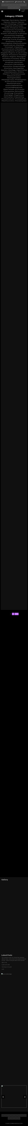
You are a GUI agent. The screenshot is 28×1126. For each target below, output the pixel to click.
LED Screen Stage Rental (15, 806)
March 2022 (12, 713)
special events (13, 838)
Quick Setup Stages (14, 834)
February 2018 (13, 756)
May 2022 (12, 709)
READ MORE (21, 221)
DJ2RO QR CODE (14, 636)
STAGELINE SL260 (21, 483)
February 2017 (13, 761)
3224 (21, 365)
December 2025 (13, 672)
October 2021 (13, 721)
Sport (11, 840)
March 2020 (12, 737)
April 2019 (12, 743)
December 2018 (13, 748)
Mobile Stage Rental (14, 814)
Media (11, 812)
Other (11, 818)
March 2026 (12, 670)
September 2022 (14, 708)
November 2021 (13, 719)
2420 (21, 322)
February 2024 (13, 695)
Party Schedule (13, 823)
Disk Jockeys (13, 788)
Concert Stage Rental (15, 780)
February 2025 (13, 680)
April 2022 (12, 711)
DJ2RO (11, 650)
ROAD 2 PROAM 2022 (19, 650)
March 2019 (12, 745)
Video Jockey (13, 847)
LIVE (11, 808)
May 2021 (12, 728)
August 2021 (13, 724)
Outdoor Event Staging (15, 819)
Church (11, 777)
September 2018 (14, 750)
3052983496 (19, 1)
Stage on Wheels (14, 843)
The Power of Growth (15, 638)
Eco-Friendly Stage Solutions (16, 792)
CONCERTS (12, 782)
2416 (21, 285)
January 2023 (13, 704)
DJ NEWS (12, 790)
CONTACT (21, 201)
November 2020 (13, 734)
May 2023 (12, 700)
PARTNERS (12, 821)
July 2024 (12, 689)
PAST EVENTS (13, 825)
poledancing (13, 829)
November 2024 (13, 683)
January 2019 (13, 747)
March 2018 (12, 754)
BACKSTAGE (13, 775)
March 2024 (12, 693)
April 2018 (12, 752)
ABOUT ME (12, 634)
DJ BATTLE (20, 657)
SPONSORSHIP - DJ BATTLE (15, 652)
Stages (21, 243)
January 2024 (13, 696)
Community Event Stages (15, 779)
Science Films (13, 836)
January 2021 (13, 730)
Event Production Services (16, 795)
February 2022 (13, 715)
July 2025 (12, 674)
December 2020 (13, 732)
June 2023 (12, 698)
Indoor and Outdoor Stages (16, 803)
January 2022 (13, 717)
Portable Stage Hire (14, 831)
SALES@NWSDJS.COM (9, 1)
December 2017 (13, 758)
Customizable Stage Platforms (17, 786)
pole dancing (13, 827)
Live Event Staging (14, 810)
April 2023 (12, 702)
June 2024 (12, 691)
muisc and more (13, 816)
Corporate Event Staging (15, 784)
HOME (11, 799)
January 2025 (13, 682)
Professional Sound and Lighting (17, 832)
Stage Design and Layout (15, 842)
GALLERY (21, 406)
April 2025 (12, 678)
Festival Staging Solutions (16, 797)
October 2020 (13, 735)
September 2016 (14, 763)
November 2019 (13, 739)
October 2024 (13, 685)
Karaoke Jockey (13, 805)
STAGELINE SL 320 (21, 561)
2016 (21, 105)
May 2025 (12, 676)
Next (16, 614)
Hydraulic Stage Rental (15, 801)
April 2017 (12, 760)
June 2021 (12, 726)
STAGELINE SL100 (21, 434)
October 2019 (13, 741)
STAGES (11, 845)
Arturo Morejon (12, 657)
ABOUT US (12, 773)
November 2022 (13, 706)
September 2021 (13, 722)
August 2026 (13, 669)
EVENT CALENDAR (14, 793)
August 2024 (13, 687)
